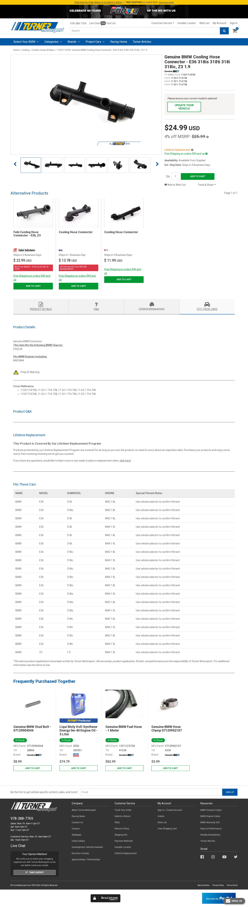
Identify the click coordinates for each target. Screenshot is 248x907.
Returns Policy (122, 828)
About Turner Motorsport (84, 810)
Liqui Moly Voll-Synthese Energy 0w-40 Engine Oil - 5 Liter (78, 730)
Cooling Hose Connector (76, 232)
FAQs (117, 822)
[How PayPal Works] (219, 898)
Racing (118, 41)
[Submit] (224, 30)
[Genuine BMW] (34, 755)
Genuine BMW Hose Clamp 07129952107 (166, 728)
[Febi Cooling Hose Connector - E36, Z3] (33, 213)
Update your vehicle (184, 107)
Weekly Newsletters (210, 835)
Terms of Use (232, 885)
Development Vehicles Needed (87, 847)
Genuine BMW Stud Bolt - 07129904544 (32, 728)
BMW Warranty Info (210, 822)
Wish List (204, 23)
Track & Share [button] (206, 184)
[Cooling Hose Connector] (78, 213)
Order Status (98, 2)
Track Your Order (123, 810)
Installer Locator (187, 23)
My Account (219, 23)
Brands (72, 41)
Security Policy (204, 885)
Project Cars (94, 41)
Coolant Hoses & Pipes (43, 50)
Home (16, 50)
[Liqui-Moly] (76, 755)
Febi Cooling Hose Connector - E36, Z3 (27, 233)
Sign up (230, 792)
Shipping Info (121, 835)
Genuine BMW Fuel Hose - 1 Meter (123, 728)
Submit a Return (123, 816)
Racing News (78, 816)
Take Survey (36, 872)
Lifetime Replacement (126, 853)
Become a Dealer (80, 853)
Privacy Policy (218, 885)
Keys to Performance (210, 828)
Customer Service (161, 23)
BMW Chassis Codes (211, 810)
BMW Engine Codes (210, 816)
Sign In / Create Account (170, 810)
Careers (76, 828)
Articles (142, 41)
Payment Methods (124, 841)
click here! (125, 460)
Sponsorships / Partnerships (86, 859)
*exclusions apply (166, 2)
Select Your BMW (24, 41)
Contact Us (77, 822)
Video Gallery (78, 841)
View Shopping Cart (167, 828)
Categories (51, 41)
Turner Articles (207, 841)
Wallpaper (77, 835)
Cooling (25, 50)
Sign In (233, 23)
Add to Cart (197, 176)
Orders (161, 816)
